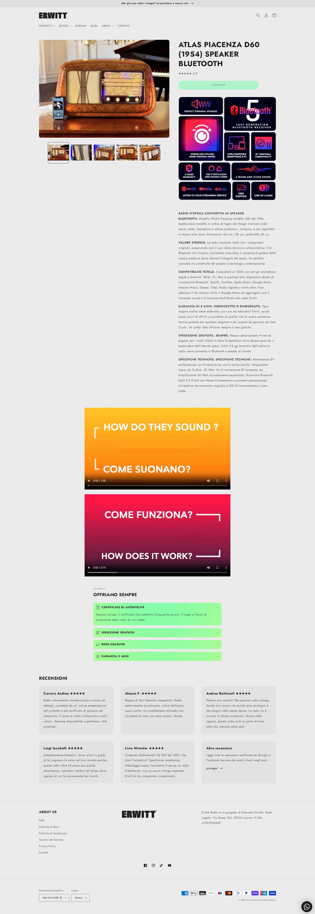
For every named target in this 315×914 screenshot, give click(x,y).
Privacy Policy (47, 846)
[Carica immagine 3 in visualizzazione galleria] (104, 152)
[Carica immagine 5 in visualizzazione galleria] (149, 152)
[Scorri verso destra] (165, 153)
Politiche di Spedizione (53, 833)
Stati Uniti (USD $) (52, 897)
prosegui (212, 768)
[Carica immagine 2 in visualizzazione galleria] (81, 152)
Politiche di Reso (49, 827)
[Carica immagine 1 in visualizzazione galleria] (58, 152)
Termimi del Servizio (51, 840)
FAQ (41, 820)
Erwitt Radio (252, 900)
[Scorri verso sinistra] (43, 153)
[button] (47, 26)
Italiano (79, 897)
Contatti (43, 852)
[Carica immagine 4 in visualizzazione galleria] (126, 152)
